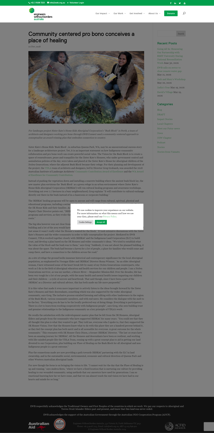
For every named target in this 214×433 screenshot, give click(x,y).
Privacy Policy (109, 216)
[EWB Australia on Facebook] (170, 4)
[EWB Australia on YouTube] (185, 4)
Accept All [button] (101, 222)
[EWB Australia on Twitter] (180, 4)
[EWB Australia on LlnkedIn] (175, 4)
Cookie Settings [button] (85, 222)
